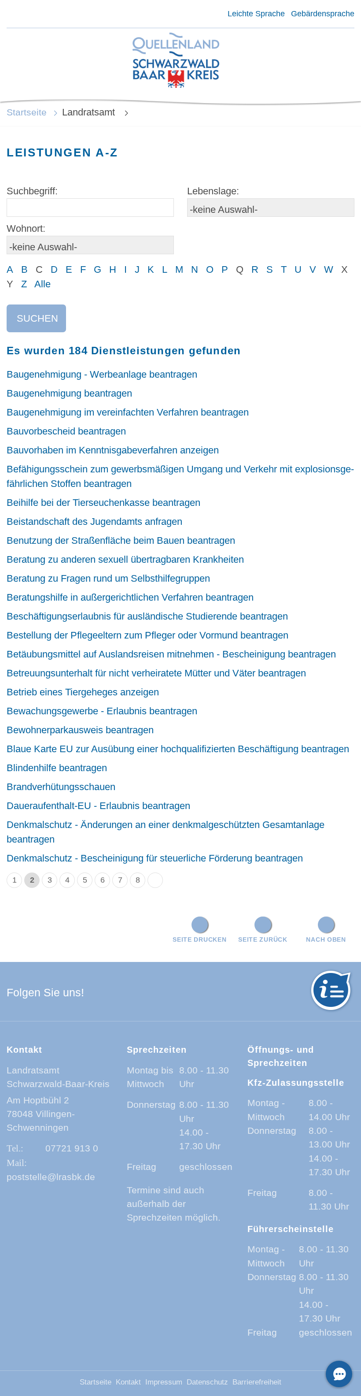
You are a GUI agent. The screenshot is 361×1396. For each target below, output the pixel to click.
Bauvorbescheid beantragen (66, 431)
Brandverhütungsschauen (61, 786)
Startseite (27, 112)
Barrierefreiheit (256, 1382)
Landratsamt (90, 112)
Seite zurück (262, 939)
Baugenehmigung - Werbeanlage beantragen (102, 374)
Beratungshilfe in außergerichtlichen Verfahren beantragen (130, 597)
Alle (42, 284)
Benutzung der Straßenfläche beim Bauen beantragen (121, 540)
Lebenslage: (213, 191)
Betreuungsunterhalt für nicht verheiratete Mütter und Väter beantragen (156, 673)
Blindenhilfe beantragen (57, 767)
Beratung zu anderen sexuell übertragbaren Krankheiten (125, 559)
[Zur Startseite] (176, 61)
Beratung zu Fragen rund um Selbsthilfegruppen (108, 578)
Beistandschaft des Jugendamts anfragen (94, 521)
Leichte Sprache (256, 13)
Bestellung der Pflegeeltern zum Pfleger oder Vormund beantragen (147, 635)
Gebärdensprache (322, 13)
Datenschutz (207, 1382)
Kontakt (128, 1382)
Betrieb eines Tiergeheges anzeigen (83, 692)
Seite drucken (199, 939)
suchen (37, 318)
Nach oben (326, 939)
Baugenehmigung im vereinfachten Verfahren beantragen (128, 412)
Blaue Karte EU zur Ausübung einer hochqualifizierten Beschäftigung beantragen (178, 748)
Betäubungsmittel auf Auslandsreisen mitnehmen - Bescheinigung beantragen (171, 654)
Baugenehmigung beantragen (69, 393)
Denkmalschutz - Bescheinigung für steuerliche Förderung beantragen (155, 858)
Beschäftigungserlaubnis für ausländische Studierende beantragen (147, 616)
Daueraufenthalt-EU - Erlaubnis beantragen (98, 805)
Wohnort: (26, 228)
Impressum (163, 1382)
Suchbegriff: (32, 191)
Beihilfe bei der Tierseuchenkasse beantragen (103, 502)
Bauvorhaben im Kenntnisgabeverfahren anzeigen (113, 450)
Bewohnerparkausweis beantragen (80, 729)
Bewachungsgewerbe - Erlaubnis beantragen (102, 711)
